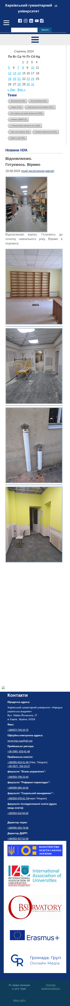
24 (32, 78)
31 (32, 84)
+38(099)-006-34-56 (17, 787)
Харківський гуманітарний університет (28, 8)
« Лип (11, 89)
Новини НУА (16, 150)
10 (32, 67)
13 (14, 73)
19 (9, 78)
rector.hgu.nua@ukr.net (19, 740)
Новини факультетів (46, 132)
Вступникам (38, 101)
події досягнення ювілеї (40, 107)
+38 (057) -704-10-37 (18, 766)
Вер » (21, 89)
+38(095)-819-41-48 (18, 762)
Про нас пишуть (20, 132)
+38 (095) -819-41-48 (18, 751)
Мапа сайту (19, 1000)
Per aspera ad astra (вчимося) (26, 113)
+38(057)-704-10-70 (17, 730)
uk (56, 5)
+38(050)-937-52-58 (17, 838)
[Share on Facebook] (3, 688)
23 (28, 78)
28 (19, 84)
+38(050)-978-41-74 (17, 798)
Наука (16, 107)
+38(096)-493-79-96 (17, 827)
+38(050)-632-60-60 (17, 813)
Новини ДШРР (19, 119)
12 (9, 73)
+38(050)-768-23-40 (17, 777)
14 (19, 73)
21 (19, 78)
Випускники (18, 101)
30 (28, 84)
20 (14, 78)
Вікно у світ (18, 138)
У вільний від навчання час (25, 125)
